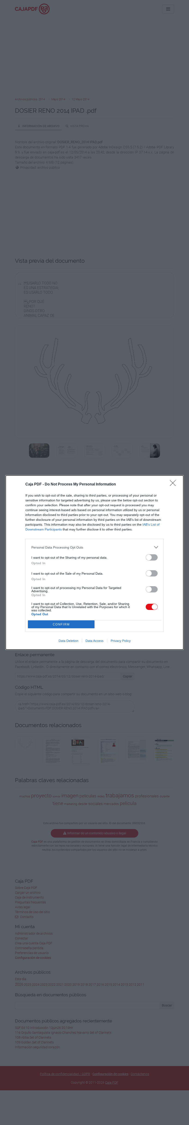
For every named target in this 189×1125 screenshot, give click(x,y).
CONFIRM (61, 624)
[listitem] (94, 547)
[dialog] (94, 562)
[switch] (152, 557)
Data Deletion (68, 641)
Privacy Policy (121, 641)
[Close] (174, 484)
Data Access (94, 641)
